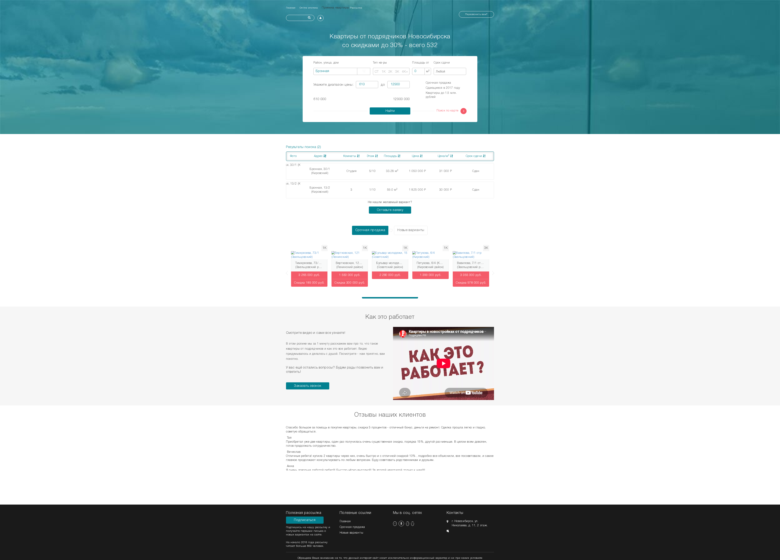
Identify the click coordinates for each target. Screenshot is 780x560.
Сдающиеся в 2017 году (443, 88)
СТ (377, 71)
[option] (309, 267)
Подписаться (305, 520)
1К (383, 71)
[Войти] (320, 18)
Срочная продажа (438, 83)
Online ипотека (309, 8)
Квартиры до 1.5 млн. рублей (441, 95)
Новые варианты (410, 230)
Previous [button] (286, 271)
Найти (390, 111)
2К (390, 71)
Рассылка (356, 8)
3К (397, 71)
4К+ (405, 71)
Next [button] (494, 271)
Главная (291, 8)
